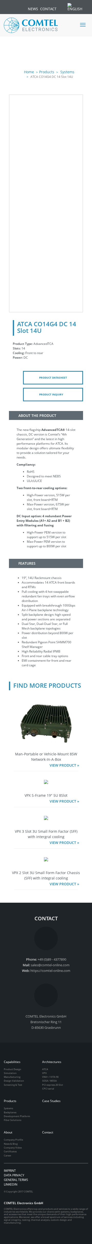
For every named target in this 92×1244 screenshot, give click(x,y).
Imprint (10, 1170)
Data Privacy (14, 1175)
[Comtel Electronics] (31, 25)
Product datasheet (53, 377)
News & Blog (11, 1143)
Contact (47, 1132)
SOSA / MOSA (49, 1080)
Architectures (51, 1062)
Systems (66, 71)
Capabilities (12, 1062)
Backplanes (10, 1112)
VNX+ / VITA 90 (50, 1077)
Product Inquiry (51, 394)
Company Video (13, 1147)
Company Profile (13, 1139)
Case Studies (51, 1101)
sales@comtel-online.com (50, 965)
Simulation (10, 1073)
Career (7, 1155)
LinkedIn (10, 1184)
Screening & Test (13, 1084)
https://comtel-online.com (50, 970)
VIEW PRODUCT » (64, 765)
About (8, 1132)
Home (29, 71)
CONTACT (48, 8)
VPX (44, 1073)
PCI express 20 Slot (52, 1084)
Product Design (12, 1069)
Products (46, 71)
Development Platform (17, 1116)
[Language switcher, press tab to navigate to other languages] (77, 7)
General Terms (16, 1180)
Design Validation (14, 1080)
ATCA (45, 1069)
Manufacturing (12, 1077)
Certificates (10, 1151)
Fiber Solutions (12, 1120)
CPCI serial (48, 1088)
